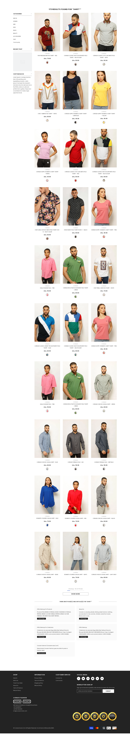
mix (75, 469)
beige (47, 581)
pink (104, 236)
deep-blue (104, 469)
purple (47, 180)
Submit (108, 691)
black (75, 236)
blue (47, 354)
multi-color (47, 238)
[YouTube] (102, 678)
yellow (104, 122)
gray (104, 64)
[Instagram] (83, 678)
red (47, 62)
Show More (75, 594)
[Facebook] (78, 678)
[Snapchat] (97, 678)
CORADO (47, 53)
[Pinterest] (88, 678)
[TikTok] (92, 678)
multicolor (75, 64)
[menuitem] (22, 18)
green (75, 296)
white (47, 120)
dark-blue (75, 122)
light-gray (104, 581)
